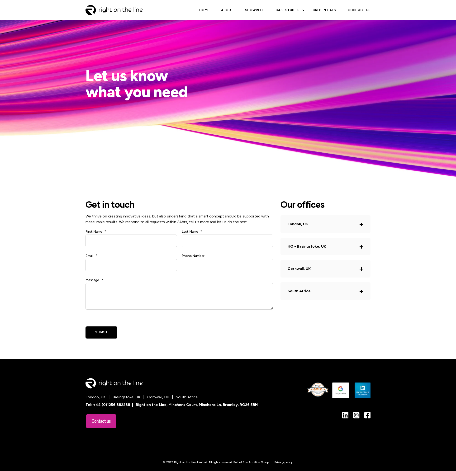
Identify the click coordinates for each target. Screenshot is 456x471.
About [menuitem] (227, 10)
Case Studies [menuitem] (287, 10)
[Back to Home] (114, 10)
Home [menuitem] (204, 10)
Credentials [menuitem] (324, 10)
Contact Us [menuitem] (359, 10)
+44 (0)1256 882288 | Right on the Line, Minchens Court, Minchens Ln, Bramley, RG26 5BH (175, 404)
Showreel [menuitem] (254, 10)
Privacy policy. (284, 462)
